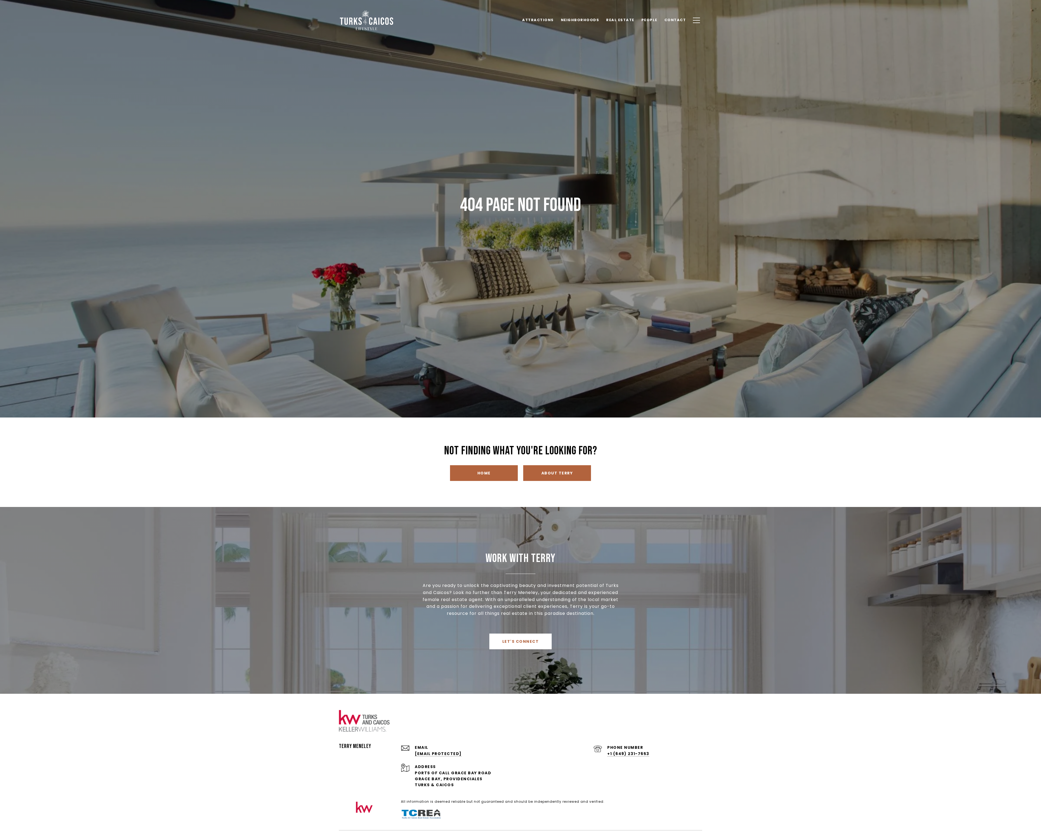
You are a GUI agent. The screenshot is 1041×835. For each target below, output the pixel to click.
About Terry (557, 473)
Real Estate (620, 20)
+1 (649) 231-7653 (628, 753)
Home (484, 473)
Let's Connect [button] (520, 641)
